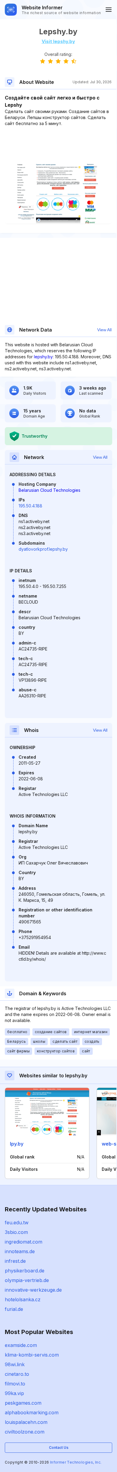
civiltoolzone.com (24, 1432)
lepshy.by (43, 356)
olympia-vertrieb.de (27, 1280)
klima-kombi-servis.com (32, 1355)
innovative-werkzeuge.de (33, 1290)
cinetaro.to (17, 1374)
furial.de (14, 1309)
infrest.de (15, 1261)
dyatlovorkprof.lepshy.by (43, 549)
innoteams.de (20, 1251)
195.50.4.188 (30, 505)
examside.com (21, 1345)
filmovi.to (15, 1384)
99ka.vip (14, 1393)
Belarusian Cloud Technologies (49, 490)
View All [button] (104, 329)
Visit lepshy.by (58, 41)
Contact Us (58, 1447)
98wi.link (15, 1364)
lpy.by (16, 1144)
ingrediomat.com (23, 1242)
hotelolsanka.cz (22, 1299)
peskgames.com (23, 1403)
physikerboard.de (24, 1271)
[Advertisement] (58, 145)
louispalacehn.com (26, 1422)
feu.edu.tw (16, 1223)
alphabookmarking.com (31, 1412)
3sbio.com (16, 1232)
